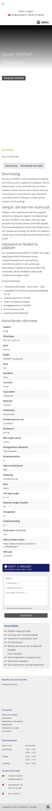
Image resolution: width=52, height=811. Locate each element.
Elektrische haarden (10, 715)
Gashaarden (7, 718)
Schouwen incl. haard (10, 728)
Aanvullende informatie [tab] (32, 165)
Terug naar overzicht (14, 78)
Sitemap (33, 807)
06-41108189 (38, 15)
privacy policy (27, 608)
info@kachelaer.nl (19, 15)
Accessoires (7, 731)
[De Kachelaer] (9, 4)
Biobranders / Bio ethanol (12, 721)
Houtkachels (7, 724)
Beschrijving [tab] (11, 165)
